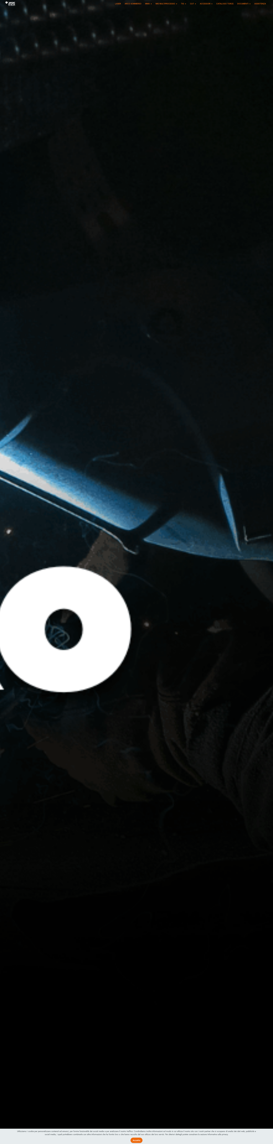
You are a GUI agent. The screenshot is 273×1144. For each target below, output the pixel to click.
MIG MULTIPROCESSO (165, 4)
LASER (118, 4)
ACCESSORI (205, 4)
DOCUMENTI (242, 4)
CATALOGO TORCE (225, 4)
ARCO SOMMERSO (133, 4)
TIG (182, 4)
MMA (147, 4)
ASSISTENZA (260, 4)
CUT (192, 4)
